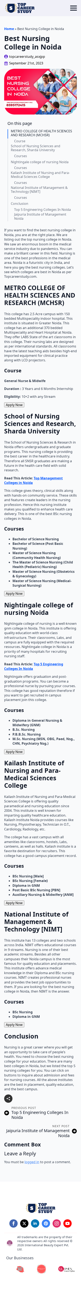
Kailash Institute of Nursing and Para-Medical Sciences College (40, 175)
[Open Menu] (73, 8)
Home (9, 29)
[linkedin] (35, 1223)
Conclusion (19, 204)
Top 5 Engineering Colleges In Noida (42, 210)
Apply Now (14, 405)
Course (19, 141)
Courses (20, 156)
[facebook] (13, 1223)
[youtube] (67, 1223)
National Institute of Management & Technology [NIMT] (39, 190)
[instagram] (57, 1223)
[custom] (46, 1223)
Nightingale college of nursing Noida (40, 162)
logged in (32, 1162)
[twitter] (24, 1223)
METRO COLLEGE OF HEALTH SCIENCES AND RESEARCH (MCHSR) (41, 133)
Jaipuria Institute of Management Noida (40, 216)
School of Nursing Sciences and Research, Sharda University (35, 148)
